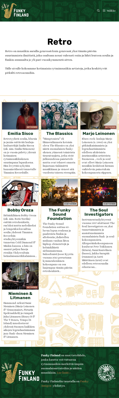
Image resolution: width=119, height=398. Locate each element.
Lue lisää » (64, 372)
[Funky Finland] (14, 11)
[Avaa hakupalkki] (98, 11)
